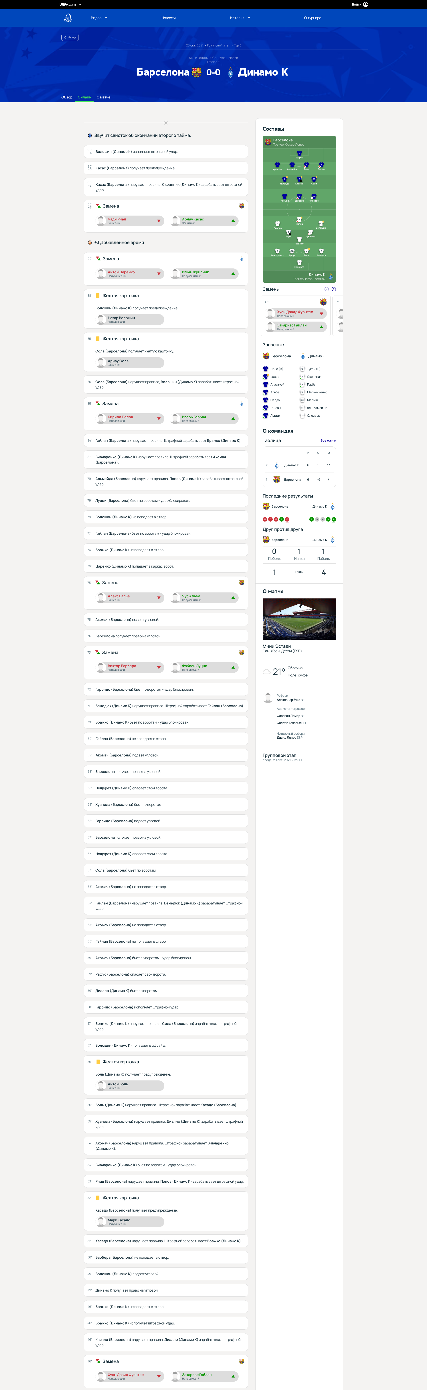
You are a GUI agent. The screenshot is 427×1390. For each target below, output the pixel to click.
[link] (169, 18)
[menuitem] (120, 18)
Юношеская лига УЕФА (68, 18)
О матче (104, 97)
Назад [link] (72, 37)
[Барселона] (277, 479)
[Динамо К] (277, 465)
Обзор (67, 97)
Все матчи (328, 440)
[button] (99, 18)
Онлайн (84, 97)
